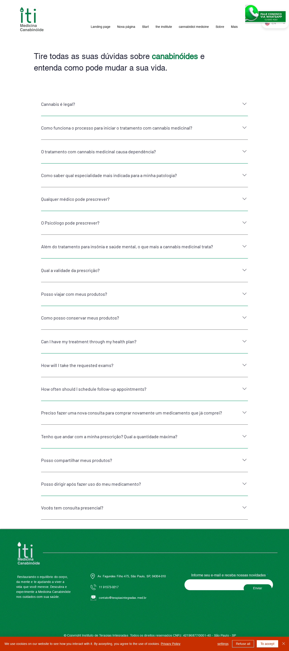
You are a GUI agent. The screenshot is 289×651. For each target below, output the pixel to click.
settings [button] (222, 644)
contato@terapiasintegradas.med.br (122, 597)
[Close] (283, 643)
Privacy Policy (170, 644)
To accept (267, 644)
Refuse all (243, 644)
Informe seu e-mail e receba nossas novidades (228, 575)
